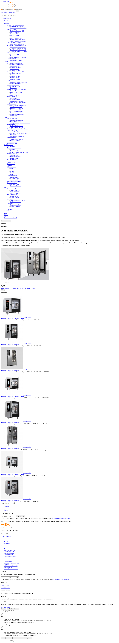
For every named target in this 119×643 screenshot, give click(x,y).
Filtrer (2, 289)
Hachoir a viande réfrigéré (17, 31)
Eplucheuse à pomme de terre (14, 181)
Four (8, 80)
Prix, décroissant (31, 288)
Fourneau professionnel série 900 (15, 72)
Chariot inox (10, 209)
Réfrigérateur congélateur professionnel (20, 123)
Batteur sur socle (14, 178)
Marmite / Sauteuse (12, 96)
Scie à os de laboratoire (16, 55)
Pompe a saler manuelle (16, 60)
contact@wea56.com (6, 536)
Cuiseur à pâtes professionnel (17, 112)
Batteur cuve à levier (15, 180)
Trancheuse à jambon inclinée (18, 47)
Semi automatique (15, 150)
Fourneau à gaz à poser (16, 73)
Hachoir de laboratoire (16, 34)
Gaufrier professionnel (16, 107)
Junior (12, 169)
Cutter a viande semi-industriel (18, 41)
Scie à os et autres (11, 53)
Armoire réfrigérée (12, 118)
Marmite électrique (15, 99)
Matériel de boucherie (9, 550)
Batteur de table (14, 177)
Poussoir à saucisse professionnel (15, 25)
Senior (12, 171)
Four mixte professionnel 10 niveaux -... (11, 344)
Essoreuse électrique (15, 186)
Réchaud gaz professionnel (17, 64)
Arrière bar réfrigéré (15, 131)
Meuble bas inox (14, 196)
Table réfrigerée (11, 124)
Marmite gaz (13, 98)
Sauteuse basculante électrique (18, 102)
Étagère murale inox (15, 205)
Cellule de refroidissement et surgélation (17, 129)
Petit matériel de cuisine (10, 556)
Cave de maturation (12, 142)
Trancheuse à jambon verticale (18, 48)
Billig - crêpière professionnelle (18, 105)
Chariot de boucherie (15, 193)
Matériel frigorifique (9, 553)
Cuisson (6, 61)
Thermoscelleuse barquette (14, 148)
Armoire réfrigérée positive (17, 120)
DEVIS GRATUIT (6, 18)
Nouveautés (10, 21)
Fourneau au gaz (14, 66)
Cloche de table (14, 155)
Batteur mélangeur (12, 175)
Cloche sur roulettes (15, 156)
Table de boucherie (15, 190)
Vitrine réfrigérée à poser (16, 139)
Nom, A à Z (9, 288)
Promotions (3, 21)
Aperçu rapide (27, 317)
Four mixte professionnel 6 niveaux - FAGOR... (13, 318)
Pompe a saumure (11, 58)
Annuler (3, 638)
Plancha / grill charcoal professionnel (16, 89)
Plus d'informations (5, 607)
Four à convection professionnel (18, 82)
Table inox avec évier (15, 202)
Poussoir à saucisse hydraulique (18, 28)
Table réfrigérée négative (16, 127)
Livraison (6, 564)
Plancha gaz (13, 93)
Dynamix (12, 168)
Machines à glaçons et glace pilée (18, 133)
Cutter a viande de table (16, 38)
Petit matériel (7, 161)
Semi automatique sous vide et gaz (19, 152)
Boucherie (6, 23)
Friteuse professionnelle (13, 85)
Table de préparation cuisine (17, 200)
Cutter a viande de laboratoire (17, 39)
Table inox (10, 199)
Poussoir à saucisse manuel (17, 26)
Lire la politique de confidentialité (61, 518)
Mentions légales (8, 567)
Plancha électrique (15, 91)
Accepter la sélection (18, 638)
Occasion (6, 210)
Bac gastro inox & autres (13, 207)
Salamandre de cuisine (16, 110)
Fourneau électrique (15, 67)
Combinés (9, 165)
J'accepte (3, 609)
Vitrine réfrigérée (11, 137)
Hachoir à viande (11, 29)
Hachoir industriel (15, 35)
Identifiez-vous (11, 12)
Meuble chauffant (14, 197)
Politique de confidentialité (10, 566)
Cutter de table (11, 164)
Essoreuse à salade (12, 183)
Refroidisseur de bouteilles (17, 136)
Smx (11, 174)
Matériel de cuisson (9, 551)
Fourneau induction (15, 70)
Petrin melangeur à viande (17, 44)
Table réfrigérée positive (16, 126)
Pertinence (3, 288)
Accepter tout (28, 638)
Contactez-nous (8, 561)
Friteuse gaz (13, 88)
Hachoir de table (14, 32)
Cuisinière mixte (14, 69)
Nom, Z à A (16, 288)
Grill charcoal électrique (16, 92)
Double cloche (14, 158)
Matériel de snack (11, 104)
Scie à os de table (14, 54)
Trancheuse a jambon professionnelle (16, 45)
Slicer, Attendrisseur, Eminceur (18, 57)
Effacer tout (4, 226)
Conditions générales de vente (11, 563)
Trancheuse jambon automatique (18, 51)
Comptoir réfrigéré (15, 140)
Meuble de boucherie (12, 188)
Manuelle (12, 149)
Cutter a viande (11, 36)
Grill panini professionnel (16, 108)
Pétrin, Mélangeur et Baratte (14, 42)
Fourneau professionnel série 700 (15, 63)
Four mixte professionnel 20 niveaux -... (11, 370)
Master (12, 172)
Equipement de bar (12, 130)
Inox (5, 187)
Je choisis (9, 609)
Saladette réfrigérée (12, 143)
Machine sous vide (12, 153)
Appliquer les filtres (5, 220)
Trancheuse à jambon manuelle (18, 50)
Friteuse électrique (15, 86)
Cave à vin (13, 134)
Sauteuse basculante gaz (16, 101)
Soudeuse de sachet (12, 159)
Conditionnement (8, 145)
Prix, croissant (22, 288)
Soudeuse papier (11, 146)
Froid (5, 117)
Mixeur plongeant (11, 167)
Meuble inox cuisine (12, 194)
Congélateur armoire (15, 121)
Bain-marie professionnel (16, 111)
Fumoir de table (14, 115)
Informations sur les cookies (11, 569)
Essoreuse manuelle (15, 184)
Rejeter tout (9, 638)
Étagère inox (10, 203)
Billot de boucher (14, 191)
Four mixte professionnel (16, 83)
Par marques (7, 548)
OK (17, 11)
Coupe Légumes (11, 162)
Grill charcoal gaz (14, 95)
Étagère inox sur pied (15, 206)
